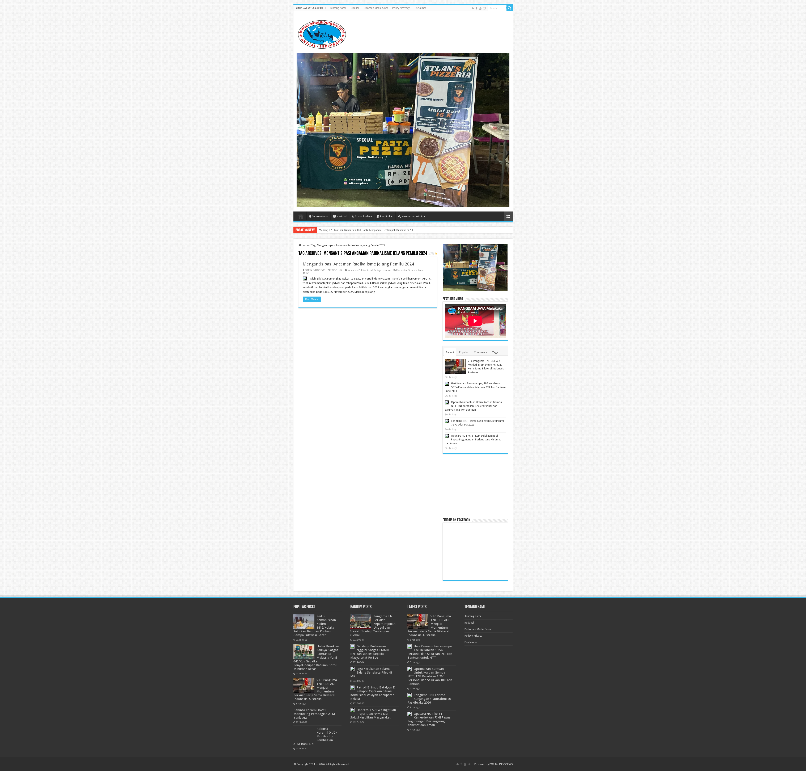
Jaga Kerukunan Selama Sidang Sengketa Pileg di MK (371, 672)
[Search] (509, 8)
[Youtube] (480, 8)
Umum (387, 270)
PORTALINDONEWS (315, 270)
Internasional (320, 216)
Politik (362, 270)
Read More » (311, 299)
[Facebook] (476, 8)
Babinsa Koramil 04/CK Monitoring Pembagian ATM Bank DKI (314, 714)
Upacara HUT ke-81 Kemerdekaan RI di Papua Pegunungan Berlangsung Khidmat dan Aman (473, 439)
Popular (464, 352)
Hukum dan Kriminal (413, 216)
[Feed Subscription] (436, 253)
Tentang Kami (338, 8)
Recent (450, 352)
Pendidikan (386, 216)
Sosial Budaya (363, 216)
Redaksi (354, 8)
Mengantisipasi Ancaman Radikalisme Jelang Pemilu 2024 (358, 264)
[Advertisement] (475, 485)
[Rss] (472, 8)
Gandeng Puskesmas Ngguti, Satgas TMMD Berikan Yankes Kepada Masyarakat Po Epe (369, 651)
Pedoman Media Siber (375, 8)
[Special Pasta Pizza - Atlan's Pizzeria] (403, 130)
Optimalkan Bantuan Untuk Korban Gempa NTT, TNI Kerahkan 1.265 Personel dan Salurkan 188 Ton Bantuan (473, 406)
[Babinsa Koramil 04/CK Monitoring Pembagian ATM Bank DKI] (303, 734)
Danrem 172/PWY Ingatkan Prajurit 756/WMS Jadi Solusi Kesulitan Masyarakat (373, 713)
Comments (480, 352)
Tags (495, 352)
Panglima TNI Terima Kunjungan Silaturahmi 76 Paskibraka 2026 (429, 698)
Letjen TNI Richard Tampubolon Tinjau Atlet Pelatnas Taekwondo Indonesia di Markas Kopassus (374, 229)
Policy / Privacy (401, 8)
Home (301, 215)
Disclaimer (420, 8)
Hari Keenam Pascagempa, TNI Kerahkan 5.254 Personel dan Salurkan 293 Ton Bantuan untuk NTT (475, 387)
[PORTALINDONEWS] (322, 34)
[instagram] (484, 8)
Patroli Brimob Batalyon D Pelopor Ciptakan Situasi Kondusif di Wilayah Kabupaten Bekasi (372, 693)
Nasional (342, 216)
